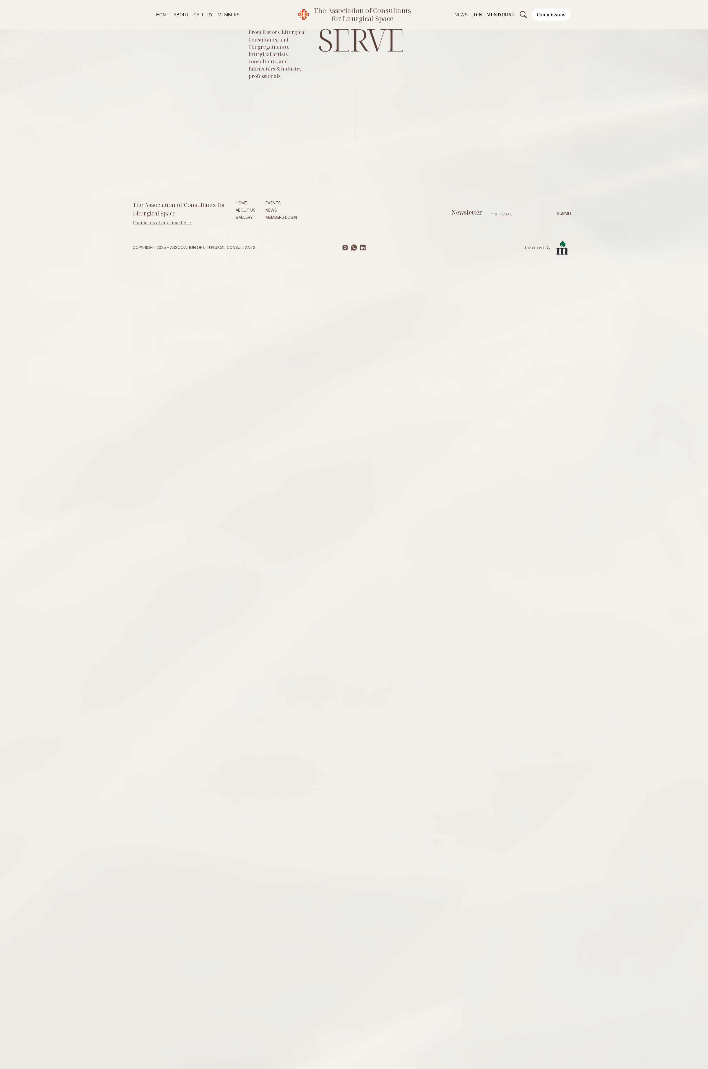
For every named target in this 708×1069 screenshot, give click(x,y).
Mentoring (500, 14)
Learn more (152, 239)
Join (477, 14)
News (461, 14)
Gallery (203, 14)
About (181, 14)
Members (228, 14)
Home (162, 14)
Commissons (551, 15)
